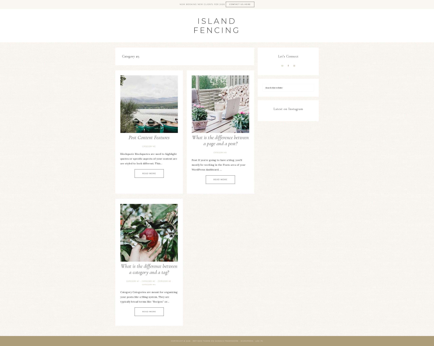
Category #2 (148, 281)
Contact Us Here (240, 4)
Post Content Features (149, 137)
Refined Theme (201, 341)
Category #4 (148, 285)
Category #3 (148, 146)
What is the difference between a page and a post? (220, 140)
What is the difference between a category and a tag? (149, 269)
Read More (149, 173)
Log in (259, 341)
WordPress (247, 341)
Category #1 (132, 281)
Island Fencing (217, 25)
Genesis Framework (227, 341)
